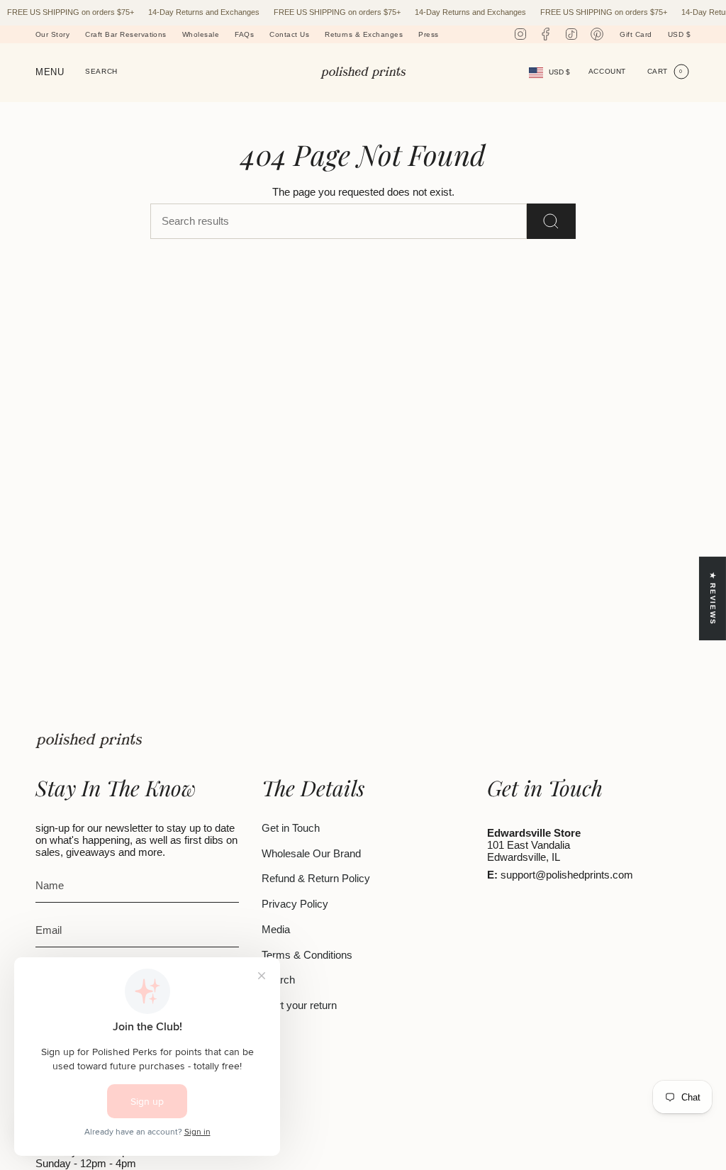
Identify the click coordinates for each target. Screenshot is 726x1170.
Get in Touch (291, 828)
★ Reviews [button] (713, 598)
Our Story (52, 34)
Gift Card (636, 34)
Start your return (299, 1005)
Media (276, 929)
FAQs (244, 34)
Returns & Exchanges (364, 34)
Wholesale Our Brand (311, 853)
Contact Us (289, 34)
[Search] (551, 221)
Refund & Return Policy (316, 878)
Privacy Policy (295, 904)
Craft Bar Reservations (126, 34)
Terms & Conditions (307, 955)
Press (428, 34)
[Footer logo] (88, 740)
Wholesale (200, 34)
